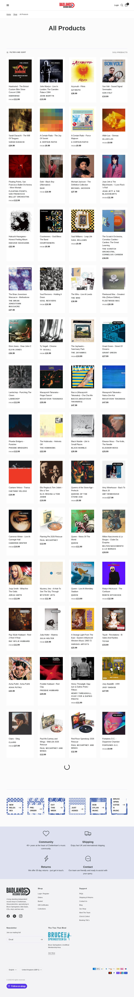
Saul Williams (79, 240)
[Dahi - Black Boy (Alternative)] (51, 166)
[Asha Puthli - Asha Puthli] (20, 668)
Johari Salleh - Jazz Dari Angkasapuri (50, 979)
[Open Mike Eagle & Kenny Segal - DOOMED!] (113, 867)
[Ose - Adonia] (82, 867)
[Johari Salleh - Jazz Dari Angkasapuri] (51, 962)
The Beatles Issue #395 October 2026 (50, 792)
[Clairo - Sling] (20, 723)
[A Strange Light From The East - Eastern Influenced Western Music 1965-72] (82, 619)
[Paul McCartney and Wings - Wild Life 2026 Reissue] (51, 723)
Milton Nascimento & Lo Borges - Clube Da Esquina (112, 539)
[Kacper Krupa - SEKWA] (51, 821)
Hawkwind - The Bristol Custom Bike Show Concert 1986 (19, 89)
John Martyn (47, 96)
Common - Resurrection (19, 932)
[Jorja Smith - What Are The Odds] (20, 573)
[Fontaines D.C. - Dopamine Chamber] (113, 723)
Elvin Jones (15, 350)
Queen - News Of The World (80, 538)
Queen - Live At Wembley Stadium (82, 590)
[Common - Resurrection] (20, 916)
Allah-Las (107, 139)
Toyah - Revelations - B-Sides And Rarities (112, 636)
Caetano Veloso (18, 491)
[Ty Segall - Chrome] (51, 330)
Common (13, 936)
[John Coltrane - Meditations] (113, 775)
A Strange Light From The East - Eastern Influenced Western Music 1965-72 (82, 638)
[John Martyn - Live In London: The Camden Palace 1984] (51, 70)
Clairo (12, 742)
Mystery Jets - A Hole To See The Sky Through (50, 590)
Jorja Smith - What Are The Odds (18, 590)
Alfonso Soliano (18, 985)
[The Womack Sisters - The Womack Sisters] (51, 867)
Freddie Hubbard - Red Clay (49, 685)
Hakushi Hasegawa (19, 243)
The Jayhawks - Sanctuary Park (78, 347)
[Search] (122, 5)
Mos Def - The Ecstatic (81, 932)
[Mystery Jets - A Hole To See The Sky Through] (51, 573)
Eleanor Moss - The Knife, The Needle (113, 442)
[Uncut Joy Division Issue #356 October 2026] (20, 775)
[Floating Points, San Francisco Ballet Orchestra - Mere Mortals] (20, 166)
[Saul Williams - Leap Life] (82, 221)
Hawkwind (14, 96)
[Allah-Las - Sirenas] (113, 120)
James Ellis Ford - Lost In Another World (51, 933)
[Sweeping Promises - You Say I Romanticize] (82, 775)
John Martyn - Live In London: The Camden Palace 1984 (49, 89)
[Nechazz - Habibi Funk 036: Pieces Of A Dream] (113, 916)
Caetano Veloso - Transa (19, 487)
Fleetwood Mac (111, 301)
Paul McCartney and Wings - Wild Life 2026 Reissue (49, 742)
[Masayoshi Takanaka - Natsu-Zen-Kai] (113, 376)
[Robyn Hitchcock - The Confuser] (113, 573)
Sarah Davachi (17, 142)
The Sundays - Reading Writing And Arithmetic (19, 838)
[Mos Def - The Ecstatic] (82, 916)
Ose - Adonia (76, 883)
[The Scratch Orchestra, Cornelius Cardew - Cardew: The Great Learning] (113, 221)
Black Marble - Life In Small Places (80, 442)
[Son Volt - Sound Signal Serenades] (113, 70)
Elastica (14, 890)
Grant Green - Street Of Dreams (112, 347)
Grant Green (109, 353)
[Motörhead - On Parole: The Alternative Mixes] (82, 962)
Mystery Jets (47, 595)
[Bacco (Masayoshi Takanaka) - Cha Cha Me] (82, 376)
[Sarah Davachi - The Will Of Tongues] (20, 120)
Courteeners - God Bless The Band (50, 238)
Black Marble (79, 448)
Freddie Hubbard (49, 690)
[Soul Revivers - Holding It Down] (51, 278)
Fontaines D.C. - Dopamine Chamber (111, 740)
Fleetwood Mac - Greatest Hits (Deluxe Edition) (113, 295)
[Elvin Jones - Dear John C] (20, 330)
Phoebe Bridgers (18, 448)
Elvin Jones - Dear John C (20, 346)
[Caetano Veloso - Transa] (20, 472)
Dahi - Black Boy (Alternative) (47, 183)
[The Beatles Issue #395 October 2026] (51, 775)
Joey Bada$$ (109, 687)
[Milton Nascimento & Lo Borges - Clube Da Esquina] (113, 521)
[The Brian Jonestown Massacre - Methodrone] (20, 278)
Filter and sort (18, 52)
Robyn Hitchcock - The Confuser (112, 590)
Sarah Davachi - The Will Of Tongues (19, 137)
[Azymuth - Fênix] (82, 70)
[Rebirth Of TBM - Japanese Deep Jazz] (82, 821)
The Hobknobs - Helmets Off (50, 442)
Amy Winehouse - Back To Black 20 (113, 489)
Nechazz (106, 939)
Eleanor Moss (110, 448)
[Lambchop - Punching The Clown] (20, 376)
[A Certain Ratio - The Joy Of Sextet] (51, 120)
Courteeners (47, 243)
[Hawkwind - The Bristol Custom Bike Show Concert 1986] (20, 70)
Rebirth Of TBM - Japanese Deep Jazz (80, 838)
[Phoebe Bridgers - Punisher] (20, 425)
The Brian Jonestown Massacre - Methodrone (19, 295)
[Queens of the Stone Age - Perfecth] (82, 472)
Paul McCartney (49, 540)
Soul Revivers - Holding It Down (51, 295)
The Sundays (16, 843)
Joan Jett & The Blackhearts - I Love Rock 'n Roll (113, 185)
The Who (75, 298)
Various (75, 843)
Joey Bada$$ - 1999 (110, 684)
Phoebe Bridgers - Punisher (16, 442)
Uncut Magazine (17, 797)
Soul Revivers (48, 301)
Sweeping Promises (82, 797)
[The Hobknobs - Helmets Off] (51, 425)
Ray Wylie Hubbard (19, 641)
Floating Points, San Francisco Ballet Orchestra (19, 194)
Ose (73, 887)
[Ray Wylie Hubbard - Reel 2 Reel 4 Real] (20, 619)
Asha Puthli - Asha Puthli (19, 684)
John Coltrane (110, 797)
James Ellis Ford (49, 939)
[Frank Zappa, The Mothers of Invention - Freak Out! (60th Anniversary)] (113, 962)
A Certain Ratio (48, 142)
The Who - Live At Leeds (81, 294)
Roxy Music (108, 843)
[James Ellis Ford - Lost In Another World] (51, 916)
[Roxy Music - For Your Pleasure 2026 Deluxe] (113, 821)
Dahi (42, 188)
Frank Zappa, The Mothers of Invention (111, 991)
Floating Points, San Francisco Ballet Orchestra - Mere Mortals (20, 185)
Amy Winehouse (110, 494)
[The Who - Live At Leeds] (82, 278)
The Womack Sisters (51, 890)
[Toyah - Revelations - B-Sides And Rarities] (113, 619)
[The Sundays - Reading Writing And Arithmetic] (20, 821)
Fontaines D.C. (110, 745)
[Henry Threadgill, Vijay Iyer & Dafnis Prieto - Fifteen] (82, 668)
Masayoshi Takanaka (51, 399)
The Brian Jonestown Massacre (15, 304)
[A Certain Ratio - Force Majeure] (82, 120)
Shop (15, 14)
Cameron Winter (18, 543)
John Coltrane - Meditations (108, 792)
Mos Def (75, 936)
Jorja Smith (15, 595)
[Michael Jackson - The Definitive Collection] (82, 166)
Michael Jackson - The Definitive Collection (81, 183)
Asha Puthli (15, 687)
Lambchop (14, 399)
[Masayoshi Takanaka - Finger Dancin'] (51, 376)
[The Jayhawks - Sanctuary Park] (82, 330)
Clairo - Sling (14, 739)
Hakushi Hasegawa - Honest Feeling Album (18, 238)
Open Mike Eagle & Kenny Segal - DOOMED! (113, 884)
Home (9, 14)
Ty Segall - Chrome (48, 346)
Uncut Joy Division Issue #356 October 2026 (19, 792)
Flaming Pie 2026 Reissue (51, 536)
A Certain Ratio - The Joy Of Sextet (50, 137)
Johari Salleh (48, 985)
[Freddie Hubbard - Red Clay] (51, 668)
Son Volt (107, 93)
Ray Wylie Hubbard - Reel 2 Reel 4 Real (20, 636)
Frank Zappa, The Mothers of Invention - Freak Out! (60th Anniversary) (113, 981)
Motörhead (77, 985)
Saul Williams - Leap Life (81, 236)
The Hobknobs (47, 448)
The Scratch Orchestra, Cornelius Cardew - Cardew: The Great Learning (112, 240)
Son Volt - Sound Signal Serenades (112, 87)
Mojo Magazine (48, 797)
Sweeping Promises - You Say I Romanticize (82, 792)
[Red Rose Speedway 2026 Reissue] (82, 723)
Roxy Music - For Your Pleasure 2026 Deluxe (112, 838)
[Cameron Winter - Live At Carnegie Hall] (20, 521)
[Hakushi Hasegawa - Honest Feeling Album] (20, 221)
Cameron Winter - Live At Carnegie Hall (19, 538)
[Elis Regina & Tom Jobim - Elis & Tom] (51, 472)
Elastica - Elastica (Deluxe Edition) (20, 884)
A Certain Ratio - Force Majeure (81, 137)
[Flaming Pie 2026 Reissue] (51, 521)
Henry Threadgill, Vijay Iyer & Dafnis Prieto (81, 696)
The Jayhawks (78, 353)
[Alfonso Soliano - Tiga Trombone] (20, 962)
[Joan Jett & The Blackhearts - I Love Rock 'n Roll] (113, 166)
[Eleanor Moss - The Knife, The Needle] (113, 425)
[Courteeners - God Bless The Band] (51, 221)
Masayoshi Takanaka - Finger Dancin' (49, 393)
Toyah (105, 641)
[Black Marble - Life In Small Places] (82, 425)
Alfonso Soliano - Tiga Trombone (18, 979)
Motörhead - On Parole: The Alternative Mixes (81, 979)
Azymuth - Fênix (78, 86)
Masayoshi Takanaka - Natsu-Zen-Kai (112, 393)
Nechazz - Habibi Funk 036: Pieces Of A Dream (112, 933)
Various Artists (80, 644)
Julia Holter (47, 638)
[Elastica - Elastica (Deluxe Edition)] (20, 867)
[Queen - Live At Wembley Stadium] (82, 573)
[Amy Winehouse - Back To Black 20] (113, 472)
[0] (125, 5)
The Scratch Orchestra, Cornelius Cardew (112, 252)
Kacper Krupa (47, 840)
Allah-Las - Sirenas (110, 135)
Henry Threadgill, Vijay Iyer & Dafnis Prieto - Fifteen (80, 687)
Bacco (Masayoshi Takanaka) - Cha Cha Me (82, 393)
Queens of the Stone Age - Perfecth (82, 489)
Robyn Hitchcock (111, 595)
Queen (74, 543)
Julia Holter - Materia (49, 635)
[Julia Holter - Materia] (51, 619)
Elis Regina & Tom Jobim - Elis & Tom (51, 489)
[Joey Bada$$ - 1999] (113, 668)
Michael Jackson (80, 188)
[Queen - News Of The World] (82, 521)
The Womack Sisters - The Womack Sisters (49, 884)
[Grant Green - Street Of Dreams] (113, 330)
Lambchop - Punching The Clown (20, 393)
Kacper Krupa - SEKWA (50, 837)
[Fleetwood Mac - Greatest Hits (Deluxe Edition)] (113, 278)
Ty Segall (45, 350)
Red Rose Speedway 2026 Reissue (82, 740)
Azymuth (76, 90)
